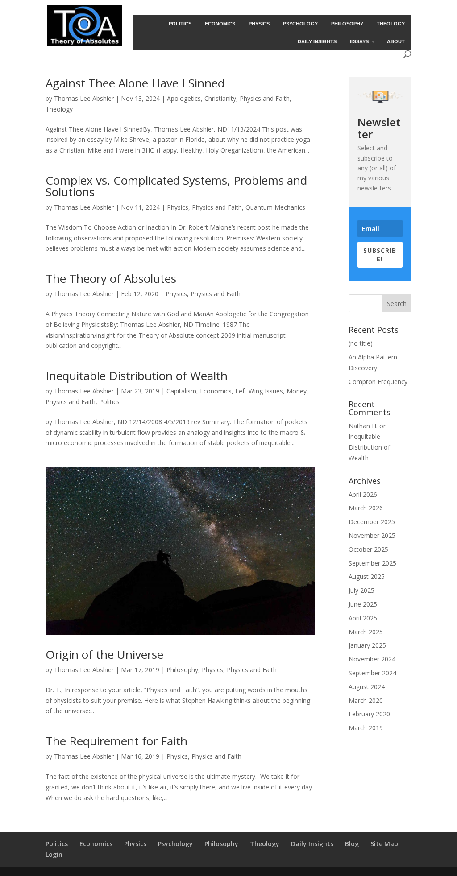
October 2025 (368, 549)
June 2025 (363, 604)
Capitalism (181, 391)
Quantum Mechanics (275, 207)
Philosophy (182, 669)
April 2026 (363, 494)
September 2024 (372, 673)
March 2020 (366, 700)
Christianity (220, 98)
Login (54, 854)
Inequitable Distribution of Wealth (137, 376)
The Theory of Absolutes (111, 278)
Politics (109, 401)
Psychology (175, 843)
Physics (177, 207)
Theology (59, 109)
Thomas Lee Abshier (84, 98)
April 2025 (363, 618)
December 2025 (372, 521)
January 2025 (367, 645)
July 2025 (361, 590)
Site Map (384, 843)
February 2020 (369, 714)
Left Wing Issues (259, 391)
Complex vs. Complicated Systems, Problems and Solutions (176, 186)
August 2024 (367, 686)
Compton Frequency (378, 381)
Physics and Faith (265, 98)
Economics (216, 391)
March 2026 (366, 508)
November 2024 (372, 659)
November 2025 (372, 535)
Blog (352, 843)
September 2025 (372, 563)
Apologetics (184, 98)
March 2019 (366, 727)
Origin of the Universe (104, 654)
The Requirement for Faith (116, 741)
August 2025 (367, 576)
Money (297, 391)
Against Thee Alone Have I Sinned (135, 83)
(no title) (361, 343)
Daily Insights (312, 843)
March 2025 (366, 632)
